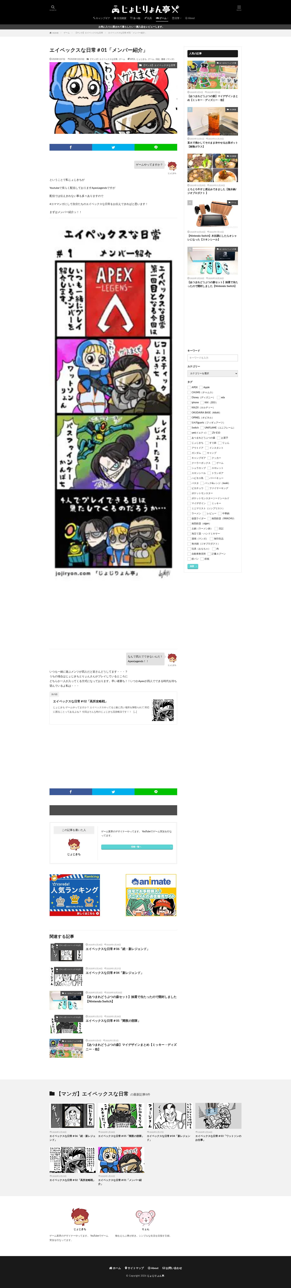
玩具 (149, 18)
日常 (177, 18)
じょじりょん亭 (155, 1276)
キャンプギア (102, 18)
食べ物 (136, 18)
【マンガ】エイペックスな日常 (89, 33)
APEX (132, 59)
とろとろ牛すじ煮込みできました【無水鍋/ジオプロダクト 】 (212, 191)
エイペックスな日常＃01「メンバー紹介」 (127, 33)
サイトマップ (135, 1268)
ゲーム (163, 18)
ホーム (116, 1268)
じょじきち (141, 59)
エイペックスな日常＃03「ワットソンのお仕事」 (218, 1138)
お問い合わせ (173, 1268)
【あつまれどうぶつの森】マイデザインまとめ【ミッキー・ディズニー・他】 (131, 1047)
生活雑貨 (121, 18)
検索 (192, 566)
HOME (55, 33)
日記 (158, 59)
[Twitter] (113, 147)
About (191, 18)
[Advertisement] (113, 618)
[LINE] (156, 147)
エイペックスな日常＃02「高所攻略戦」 (80, 701)
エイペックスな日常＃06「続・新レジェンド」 (118, 949)
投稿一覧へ (136, 847)
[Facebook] (71, 147)
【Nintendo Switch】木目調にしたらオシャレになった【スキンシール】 (212, 238)
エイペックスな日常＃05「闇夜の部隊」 (113, 1020)
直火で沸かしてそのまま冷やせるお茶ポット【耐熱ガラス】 (212, 145)
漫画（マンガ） (168, 59)
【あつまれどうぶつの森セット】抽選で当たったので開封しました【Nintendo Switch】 (131, 999)
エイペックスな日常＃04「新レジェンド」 (115, 972)
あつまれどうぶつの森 (73, 993)
